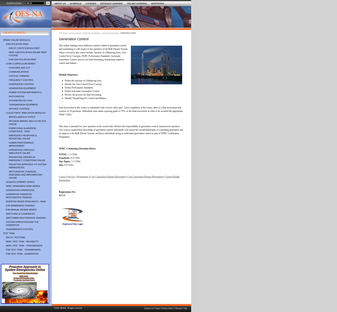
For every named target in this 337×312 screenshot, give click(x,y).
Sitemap (178, 308)
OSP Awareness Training (20, 205)
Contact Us (148, 308)
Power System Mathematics (25, 92)
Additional (158, 3)
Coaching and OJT (19, 68)
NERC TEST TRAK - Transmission (24, 245)
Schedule (76, 3)
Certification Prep (17, 44)
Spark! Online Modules (16, 40)
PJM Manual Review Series (21, 210)
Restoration (16, 96)
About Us (60, 3)
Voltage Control (19, 109)
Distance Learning (111, 3)
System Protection (20, 100)
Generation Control (21, 84)
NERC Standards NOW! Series (23, 186)
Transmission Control (19, 229)
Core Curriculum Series (20, 63)
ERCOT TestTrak (15, 237)
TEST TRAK (9, 233)
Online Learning (137, 3)
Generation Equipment (22, 88)
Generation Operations (20, 190)
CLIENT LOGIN (13, 3)
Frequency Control (21, 80)
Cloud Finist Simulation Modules (25, 113)
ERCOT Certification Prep (24, 48)
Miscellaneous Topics (22, 117)
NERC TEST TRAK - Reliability (22, 241)
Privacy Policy (167, 308)
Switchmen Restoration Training (26, 218)
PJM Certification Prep (22, 59)
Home (65, 33)
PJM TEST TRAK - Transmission (23, 250)
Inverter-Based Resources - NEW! (26, 201)
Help (185, 308)
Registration (82, 176)
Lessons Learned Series (20, 182)
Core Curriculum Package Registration (108, 176)
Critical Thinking (19, 76)
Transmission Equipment (23, 104)
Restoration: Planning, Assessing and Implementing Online (26, 174)
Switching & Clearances (20, 214)
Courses (91, 3)
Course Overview (67, 176)
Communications (19, 72)
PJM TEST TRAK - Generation (22, 254)
